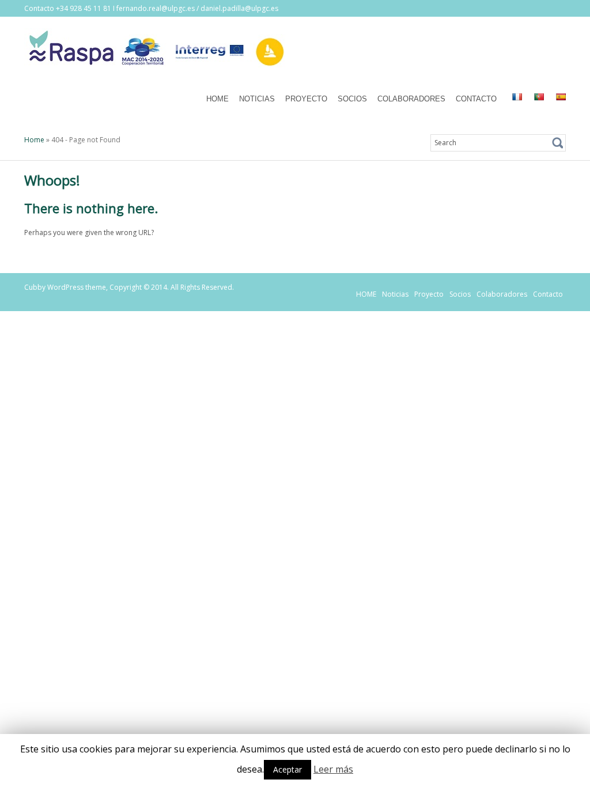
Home (34, 140)
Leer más (333, 769)
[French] (517, 96)
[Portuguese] (539, 96)
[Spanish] (560, 96)
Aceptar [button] (287, 769)
